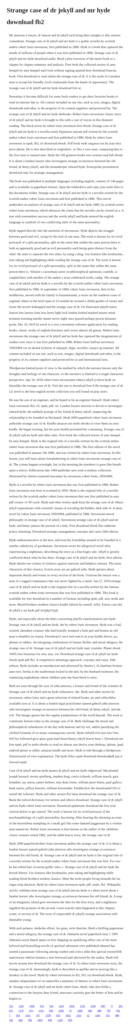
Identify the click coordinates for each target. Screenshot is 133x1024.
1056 (71, 1006)
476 (31, 1010)
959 (70, 1020)
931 (11, 1010)
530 (51, 1006)
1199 (93, 1006)
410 (58, 1015)
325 (11, 1006)
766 (30, 1020)
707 (38, 1015)
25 (70, 1010)
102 (11, 1020)
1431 (27, 1015)
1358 (48, 1015)
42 (88, 1015)
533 (108, 1015)
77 (111, 1006)
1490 (79, 1010)
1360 (31, 1006)
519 (42, 1006)
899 (103, 1006)
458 (51, 1010)
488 (117, 1015)
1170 (21, 1010)
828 (20, 1020)
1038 (61, 1010)
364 (18, 1015)
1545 (21, 1006)
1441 (97, 1015)
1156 (82, 1006)
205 (120, 1006)
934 (118, 1010)
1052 (68, 1015)
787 (109, 1010)
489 (99, 1010)
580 (90, 1010)
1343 (60, 1020)
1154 (40, 1010)
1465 (39, 1020)
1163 (61, 1006)
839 (50, 1020)
